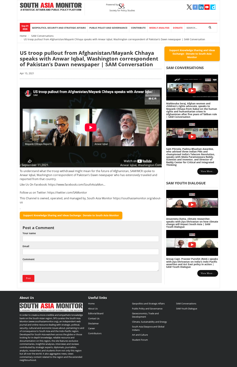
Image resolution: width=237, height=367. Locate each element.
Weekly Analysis (159, 27)
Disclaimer (93, 323)
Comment (29, 259)
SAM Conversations (42, 35)
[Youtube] (207, 7)
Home (23, 35)
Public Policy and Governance (108, 27)
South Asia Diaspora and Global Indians (148, 328)
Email (26, 246)
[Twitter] (189, 7)
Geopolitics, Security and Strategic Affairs (59, 27)
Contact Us (93, 318)
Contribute (138, 27)
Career (91, 328)
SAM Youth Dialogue (186, 183)
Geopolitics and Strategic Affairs (148, 303)
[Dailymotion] (212, 7)
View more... (208, 171)
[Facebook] (195, 7)
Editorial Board (95, 313)
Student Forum (140, 339)
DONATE (178, 27)
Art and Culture (140, 334)
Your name (29, 233)
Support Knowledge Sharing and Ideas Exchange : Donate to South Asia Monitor (71, 215)
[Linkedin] (201, 7)
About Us (93, 308)
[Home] (51, 7)
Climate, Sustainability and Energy (149, 321)
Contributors (94, 333)
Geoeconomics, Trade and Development (145, 315)
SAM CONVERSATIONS (185, 67)
